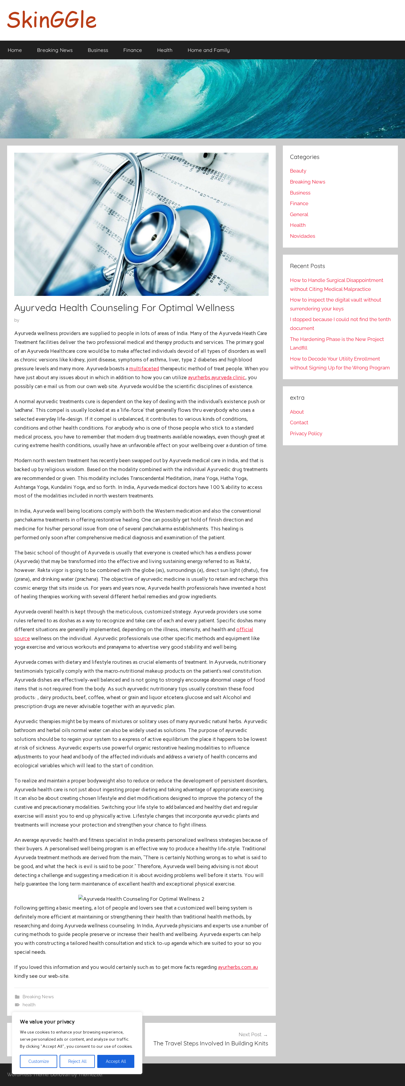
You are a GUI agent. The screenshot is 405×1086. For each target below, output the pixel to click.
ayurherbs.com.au (238, 967)
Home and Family (209, 50)
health (29, 1004)
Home (15, 50)
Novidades (302, 236)
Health (165, 50)
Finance (132, 50)
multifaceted (144, 368)
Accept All (116, 1061)
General (299, 214)
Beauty (298, 171)
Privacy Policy (306, 433)
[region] (77, 1043)
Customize (38, 1061)
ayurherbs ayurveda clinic (216, 377)
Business (98, 50)
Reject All (77, 1061)
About (297, 412)
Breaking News (55, 50)
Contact (299, 422)
